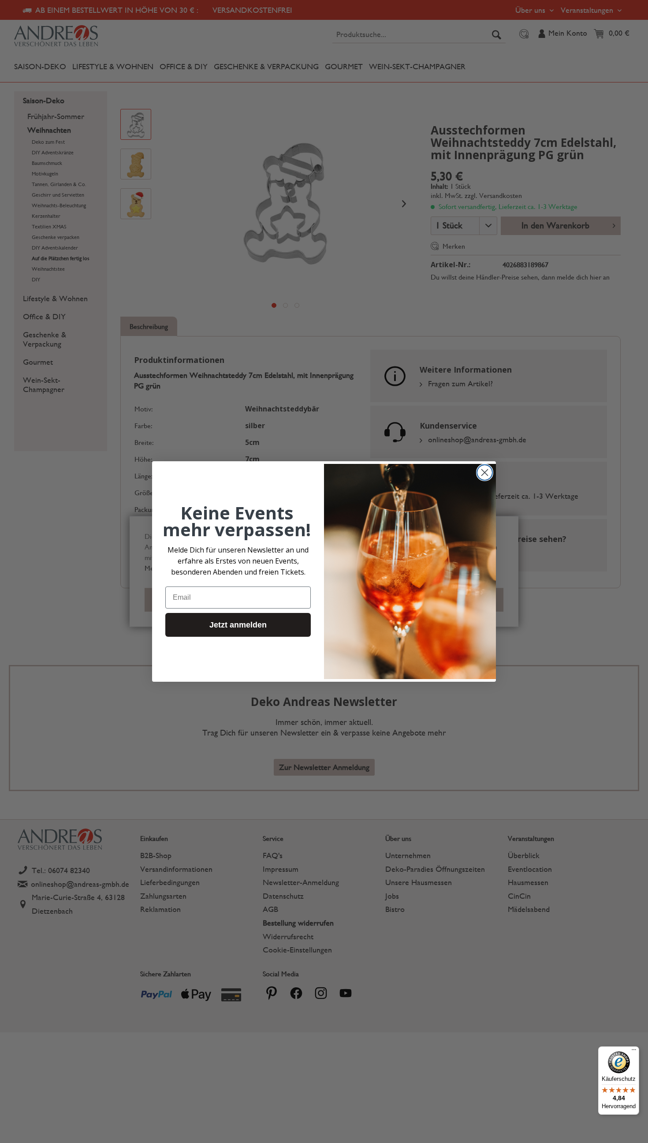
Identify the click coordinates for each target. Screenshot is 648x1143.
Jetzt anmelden (238, 624)
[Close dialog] (484, 472)
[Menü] (634, 1051)
